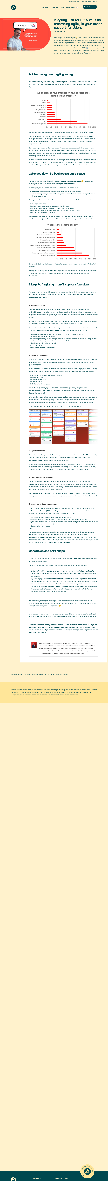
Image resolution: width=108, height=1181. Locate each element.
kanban (66, 487)
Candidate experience (28, 894)
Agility (63, 31)
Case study (24, 965)
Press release (30, 1039)
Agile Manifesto (63, 136)
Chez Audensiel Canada (89, 2)
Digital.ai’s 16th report (68, 219)
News (22, 1039)
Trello (55, 390)
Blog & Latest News (68, 7)
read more (16, 897)
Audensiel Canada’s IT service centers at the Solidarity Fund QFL (41, 962)
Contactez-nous (90, 7)
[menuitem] (77, 7)
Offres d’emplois (73, 2)
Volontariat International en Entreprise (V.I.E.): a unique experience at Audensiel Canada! (52, 891)
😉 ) (72, 181)
